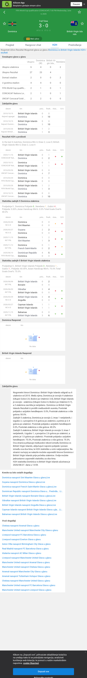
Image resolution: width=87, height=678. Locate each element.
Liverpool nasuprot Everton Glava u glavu (21, 539)
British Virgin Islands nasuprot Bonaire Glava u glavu (26, 495)
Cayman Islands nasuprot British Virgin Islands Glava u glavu (30, 509)
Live (48, 477)
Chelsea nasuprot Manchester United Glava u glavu (26, 580)
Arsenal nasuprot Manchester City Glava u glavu (24, 571)
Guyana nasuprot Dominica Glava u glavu (21, 482)
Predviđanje (54, 491)
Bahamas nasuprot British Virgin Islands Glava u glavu (27, 514)
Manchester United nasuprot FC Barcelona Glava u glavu (28, 585)
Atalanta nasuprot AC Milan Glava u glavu (21, 553)
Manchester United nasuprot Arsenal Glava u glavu (26, 562)
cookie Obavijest (31, 663)
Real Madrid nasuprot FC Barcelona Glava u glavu (25, 548)
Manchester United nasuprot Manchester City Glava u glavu (30, 530)
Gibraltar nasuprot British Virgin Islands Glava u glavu (27, 500)
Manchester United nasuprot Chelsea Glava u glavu (26, 567)
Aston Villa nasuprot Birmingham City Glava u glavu (26, 544)
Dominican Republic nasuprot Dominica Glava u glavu (25, 491)
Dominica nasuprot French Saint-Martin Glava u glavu (27, 486)
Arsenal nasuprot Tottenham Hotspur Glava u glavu (26, 576)
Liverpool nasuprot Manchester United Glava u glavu (26, 557)
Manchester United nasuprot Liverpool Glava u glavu (26, 589)
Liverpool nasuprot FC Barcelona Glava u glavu (24, 534)
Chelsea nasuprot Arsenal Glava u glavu (20, 525)
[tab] (10, 45)
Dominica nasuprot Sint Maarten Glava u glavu (24, 477)
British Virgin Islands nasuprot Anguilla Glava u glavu (27, 505)
